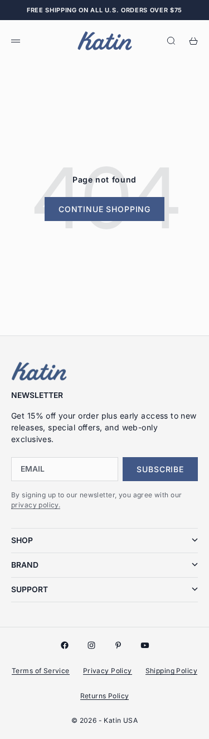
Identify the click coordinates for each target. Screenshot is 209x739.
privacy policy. (35, 505)
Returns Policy (104, 696)
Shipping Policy (171, 670)
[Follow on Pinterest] (118, 645)
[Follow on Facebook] (64, 645)
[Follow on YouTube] (144, 645)
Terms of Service (41, 670)
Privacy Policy (107, 670)
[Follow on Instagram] (91, 645)
